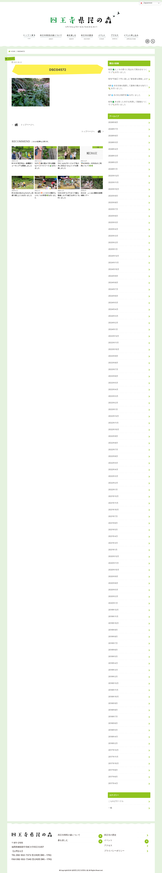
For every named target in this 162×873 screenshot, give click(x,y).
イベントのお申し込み (131, 38)
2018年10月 (113, 696)
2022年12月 (113, 416)
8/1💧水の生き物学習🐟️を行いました (124, 95)
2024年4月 (113, 309)
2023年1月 (113, 409)
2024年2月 (113, 323)
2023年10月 (113, 349)
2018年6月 (113, 723)
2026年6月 (113, 136)
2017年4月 (113, 783)
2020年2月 (113, 596)
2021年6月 (113, 523)
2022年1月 (113, 489)
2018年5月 (113, 730)
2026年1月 (113, 169)
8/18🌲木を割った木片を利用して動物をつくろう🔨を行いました (127, 103)
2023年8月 (113, 363)
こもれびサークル (116, 801)
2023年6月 (113, 376)
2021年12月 (113, 496)
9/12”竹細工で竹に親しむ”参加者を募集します (128, 79)
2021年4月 (113, 536)
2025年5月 (113, 222)
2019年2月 (113, 676)
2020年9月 (113, 576)
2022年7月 (113, 449)
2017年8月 (113, 770)
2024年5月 (113, 302)
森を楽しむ (71, 38)
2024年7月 (113, 289)
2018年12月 (113, 683)
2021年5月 (113, 529)
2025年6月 (113, 216)
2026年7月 (113, 129)
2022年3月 (113, 476)
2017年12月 (113, 750)
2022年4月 (113, 469)
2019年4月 (113, 663)
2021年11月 (113, 503)
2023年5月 (113, 383)
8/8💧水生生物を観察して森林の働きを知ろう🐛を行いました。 (128, 87)
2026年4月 (113, 149)
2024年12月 (113, 256)
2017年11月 (113, 757)
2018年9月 (113, 703)
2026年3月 (113, 156)
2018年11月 (113, 690)
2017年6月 (113, 777)
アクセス (115, 38)
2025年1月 (113, 249)
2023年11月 (113, 342)
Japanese (147, 3)
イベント (102, 38)
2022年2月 (113, 483)
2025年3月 (113, 236)
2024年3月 (113, 316)
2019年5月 (113, 656)
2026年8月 (113, 122)
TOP (29, 38)
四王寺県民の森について (51, 38)
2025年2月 (113, 242)
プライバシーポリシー (114, 850)
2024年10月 (113, 269)
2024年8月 (113, 282)
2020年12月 (113, 556)
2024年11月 (113, 262)
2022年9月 (113, 436)
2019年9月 (113, 630)
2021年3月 (113, 543)
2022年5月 (113, 463)
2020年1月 (113, 603)
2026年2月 (113, 162)
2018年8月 (113, 710)
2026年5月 (113, 142)
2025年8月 (113, 202)
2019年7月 (113, 643)
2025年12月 (113, 176)
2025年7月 (113, 209)
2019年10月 (113, 623)
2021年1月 (112, 550)
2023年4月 (113, 389)
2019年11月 (113, 616)
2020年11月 (113, 563)
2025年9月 (113, 196)
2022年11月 (113, 423)
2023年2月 (113, 403)
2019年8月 (113, 636)
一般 (110, 808)
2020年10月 (113, 570)
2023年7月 (113, 369)
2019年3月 (113, 670)
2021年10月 (113, 510)
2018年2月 (113, 743)
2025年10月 (113, 189)
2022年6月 (113, 456)
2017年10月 (113, 763)
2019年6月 (113, 650)
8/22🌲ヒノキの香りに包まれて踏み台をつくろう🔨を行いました (127, 70)
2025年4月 (113, 229)
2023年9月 (113, 356)
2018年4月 (113, 737)
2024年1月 (113, 329)
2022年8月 (113, 443)
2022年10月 (113, 429)
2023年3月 (113, 396)
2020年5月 (113, 590)
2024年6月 (113, 296)
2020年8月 (113, 583)
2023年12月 (113, 336)
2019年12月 (113, 610)
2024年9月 (113, 276)
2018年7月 (113, 716)
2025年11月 (113, 182)
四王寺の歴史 (87, 38)
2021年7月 (113, 516)
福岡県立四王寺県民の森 (80, 870)
